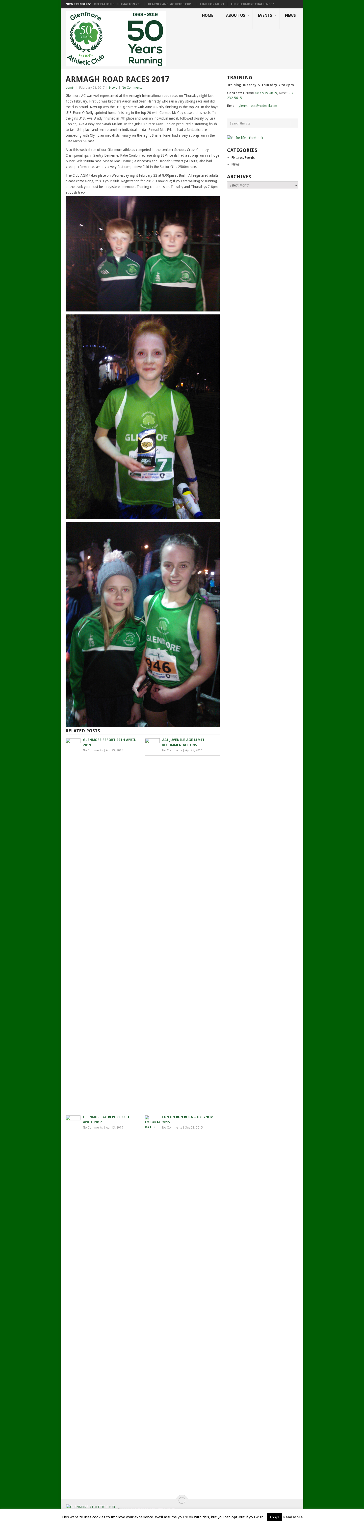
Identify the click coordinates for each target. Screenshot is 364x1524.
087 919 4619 (266, 93)
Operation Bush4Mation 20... (117, 4)
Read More (293, 1517)
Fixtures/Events (243, 158)
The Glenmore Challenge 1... (254, 4)
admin (70, 87)
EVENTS (265, 15)
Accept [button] (274, 1517)
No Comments (132, 87)
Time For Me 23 (212, 4)
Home (207, 15)
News (290, 15)
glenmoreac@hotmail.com (257, 106)
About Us (235, 15)
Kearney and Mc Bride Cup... (170, 4)
